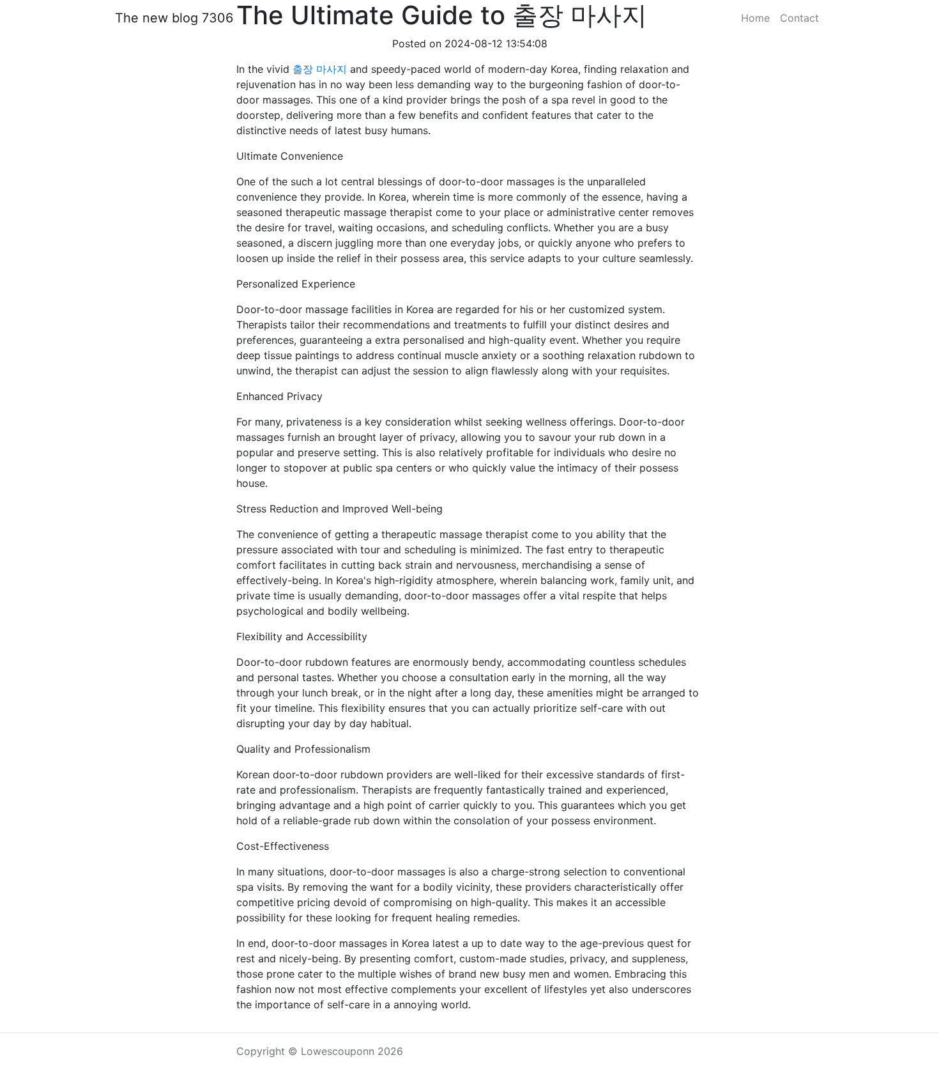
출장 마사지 (320, 69)
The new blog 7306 (174, 18)
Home (755, 18)
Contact (799, 18)
